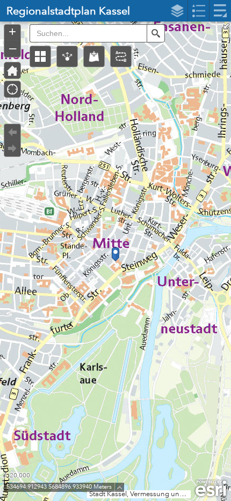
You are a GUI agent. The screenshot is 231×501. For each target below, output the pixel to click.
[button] (40, 56)
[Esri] (210, 488)
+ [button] (12, 32)
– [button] (12, 48)
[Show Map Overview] (226, 26)
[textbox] (88, 33)
